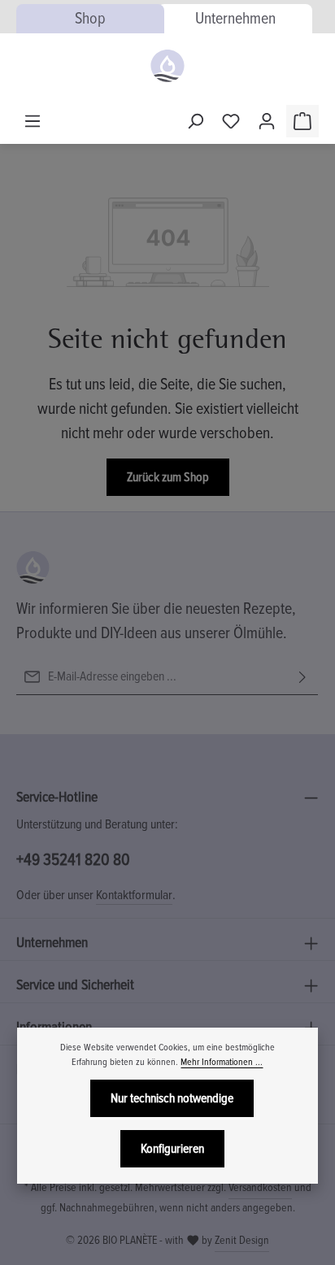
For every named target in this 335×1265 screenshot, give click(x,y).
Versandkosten (260, 1187)
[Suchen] (195, 121)
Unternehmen (235, 18)
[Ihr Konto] (266, 121)
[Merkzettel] (231, 121)
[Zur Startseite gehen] (167, 66)
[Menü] (32, 121)
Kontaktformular (134, 895)
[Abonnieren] (302, 677)
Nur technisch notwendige (172, 1098)
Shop (90, 18)
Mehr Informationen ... (222, 1062)
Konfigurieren (172, 1149)
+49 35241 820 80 (73, 860)
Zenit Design (242, 1240)
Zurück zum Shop (168, 477)
